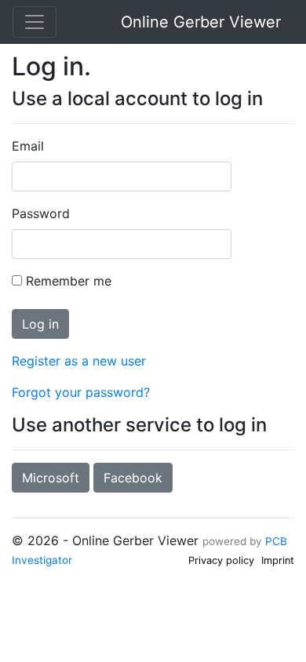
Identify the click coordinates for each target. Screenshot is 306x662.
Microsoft (50, 478)
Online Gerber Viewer (201, 22)
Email (28, 146)
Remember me (68, 281)
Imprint (277, 560)
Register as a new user (79, 361)
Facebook (133, 478)
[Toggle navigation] (34, 22)
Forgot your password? (81, 392)
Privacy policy (221, 560)
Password (41, 213)
